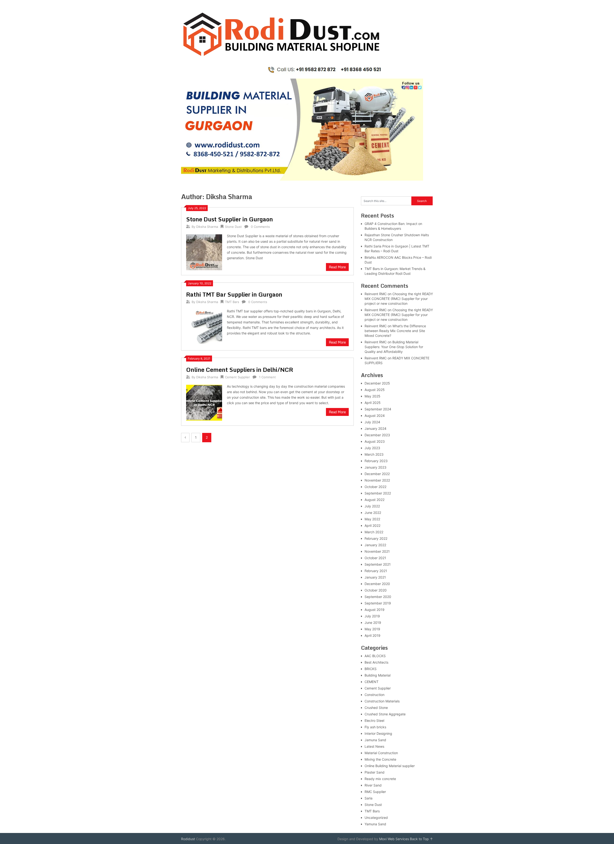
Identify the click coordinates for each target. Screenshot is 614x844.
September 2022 (378, 493)
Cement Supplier (237, 377)
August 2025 (375, 390)
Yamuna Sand (375, 824)
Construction (374, 695)
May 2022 (372, 519)
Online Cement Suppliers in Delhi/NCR (239, 369)
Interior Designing (378, 733)
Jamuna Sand (375, 740)
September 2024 (378, 409)
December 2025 (377, 383)
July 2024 (372, 422)
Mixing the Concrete (380, 759)
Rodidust (188, 839)
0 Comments (260, 227)
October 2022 (375, 487)
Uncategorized (376, 817)
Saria (368, 798)
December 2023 (377, 435)
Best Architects (376, 662)
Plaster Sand (374, 772)
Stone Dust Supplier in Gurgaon (229, 219)
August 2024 (375, 415)
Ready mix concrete (380, 779)
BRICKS (371, 669)
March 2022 (374, 532)
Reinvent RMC (376, 294)
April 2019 (372, 635)
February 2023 (376, 461)
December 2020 (377, 584)
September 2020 (378, 597)
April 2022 (372, 525)
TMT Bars (232, 302)
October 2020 (376, 590)
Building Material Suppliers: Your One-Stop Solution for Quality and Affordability (394, 347)
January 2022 (375, 545)
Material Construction (381, 753)
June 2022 (373, 513)
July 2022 (372, 506)
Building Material (377, 675)
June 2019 (373, 622)
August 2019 (374, 610)
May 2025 (372, 396)
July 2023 (372, 448)
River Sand (373, 785)
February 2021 (376, 571)
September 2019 (378, 603)
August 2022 (374, 500)
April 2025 (373, 403)
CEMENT (371, 682)
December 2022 (377, 474)
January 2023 (375, 467)
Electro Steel (374, 720)
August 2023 (375, 441)
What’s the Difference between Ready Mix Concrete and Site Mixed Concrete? (395, 331)
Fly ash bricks (375, 727)
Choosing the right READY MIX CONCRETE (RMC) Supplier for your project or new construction (399, 298)
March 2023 (374, 454)
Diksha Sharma (207, 227)
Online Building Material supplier (390, 766)
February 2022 (376, 538)
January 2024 (375, 428)
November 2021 (377, 551)
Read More (337, 267)
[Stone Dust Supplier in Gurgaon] (204, 251)
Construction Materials (382, 701)
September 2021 (378, 564)
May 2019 (372, 629)
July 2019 (372, 616)
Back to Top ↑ (421, 839)
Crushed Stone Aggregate (385, 714)
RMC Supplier (375, 792)
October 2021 (375, 558)
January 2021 (375, 577)
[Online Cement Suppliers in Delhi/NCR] (204, 402)
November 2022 (377, 480)
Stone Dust (233, 227)
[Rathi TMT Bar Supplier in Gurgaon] (204, 326)
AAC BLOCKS (375, 656)
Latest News (374, 746)
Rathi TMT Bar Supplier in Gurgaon (234, 294)
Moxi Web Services (394, 839)
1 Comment (267, 377)
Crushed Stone (376, 708)
